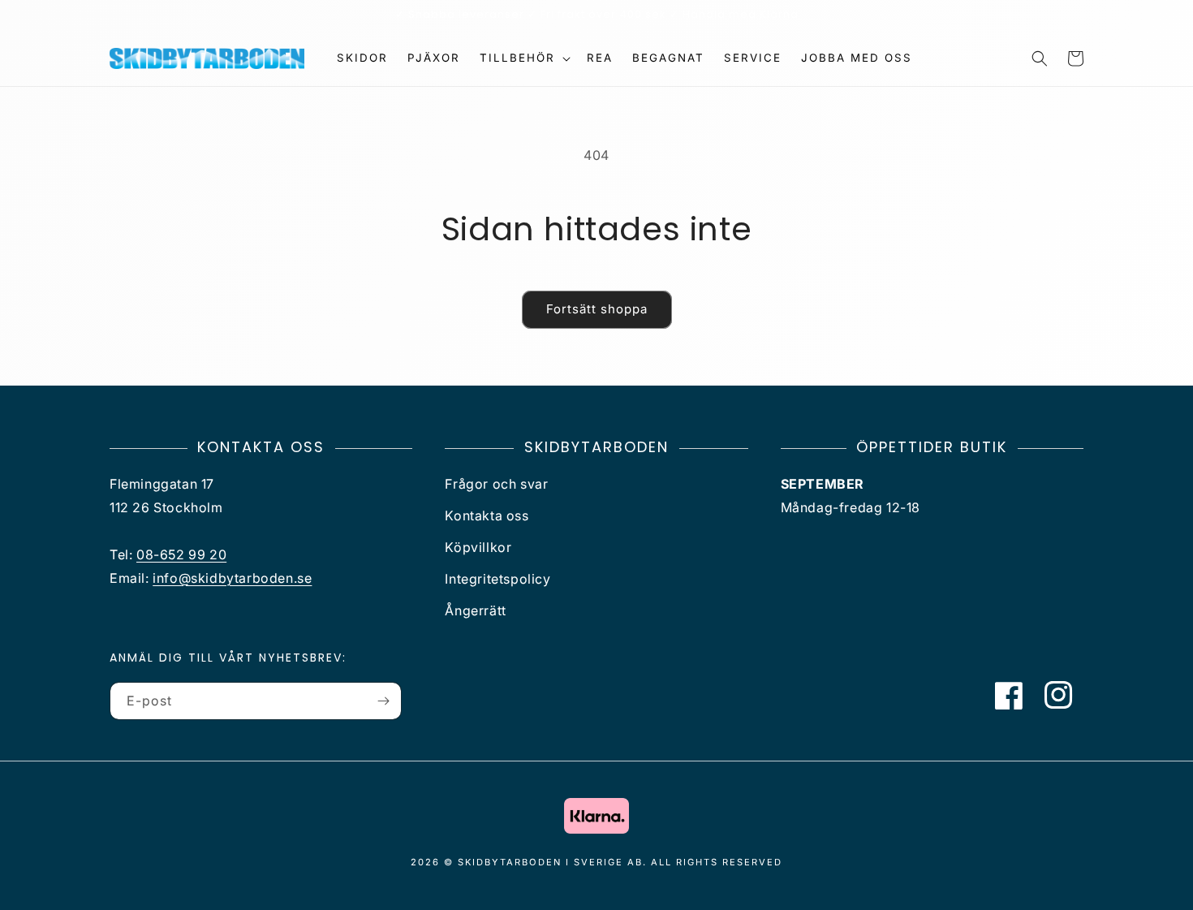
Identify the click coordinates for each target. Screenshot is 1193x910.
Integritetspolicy (497, 579)
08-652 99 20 (181, 554)
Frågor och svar (496, 484)
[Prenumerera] (383, 701)
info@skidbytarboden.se (232, 578)
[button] (523, 58)
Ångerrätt (475, 610)
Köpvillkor (478, 547)
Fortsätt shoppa (597, 309)
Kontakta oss (486, 515)
